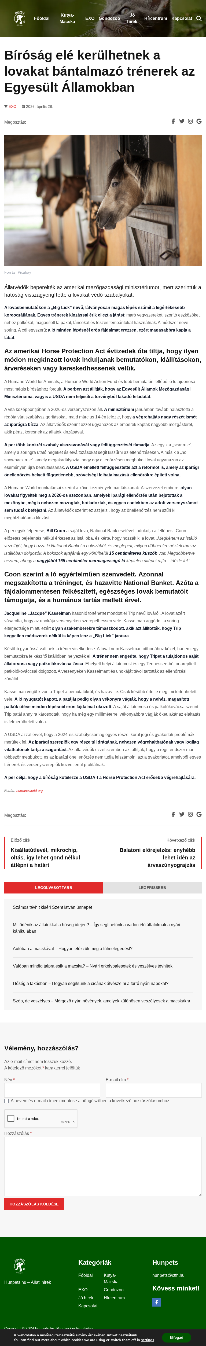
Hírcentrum (114, 1298)
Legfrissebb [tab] (152, 887)
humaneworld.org (29, 791)
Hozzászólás (18, 1133)
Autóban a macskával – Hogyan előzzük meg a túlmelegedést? (73, 948)
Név (9, 1079)
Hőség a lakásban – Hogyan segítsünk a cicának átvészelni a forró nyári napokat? (90, 983)
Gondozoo (114, 1290)
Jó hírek (85, 1298)
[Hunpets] (19, 18)
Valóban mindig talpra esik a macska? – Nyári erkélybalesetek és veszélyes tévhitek (92, 966)
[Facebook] (156, 1302)
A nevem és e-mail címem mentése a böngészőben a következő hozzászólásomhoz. (90, 1100)
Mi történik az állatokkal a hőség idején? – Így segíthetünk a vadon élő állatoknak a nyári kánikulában (96, 927)
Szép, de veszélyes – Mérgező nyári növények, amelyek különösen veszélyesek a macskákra (101, 1001)
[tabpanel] (103, 954)
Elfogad (176, 1337)
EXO (12, 106)
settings (147, 1340)
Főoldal (85, 1275)
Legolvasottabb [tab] (53, 887)
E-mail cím (117, 1079)
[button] (199, 18)
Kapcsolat (87, 1306)
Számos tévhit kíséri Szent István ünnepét (52, 907)
